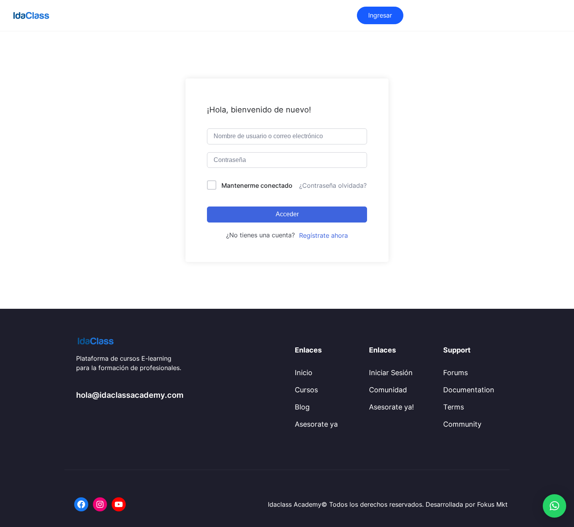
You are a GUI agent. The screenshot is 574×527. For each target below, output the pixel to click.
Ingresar (380, 15)
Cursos (306, 390)
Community (462, 424)
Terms (453, 407)
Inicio (303, 373)
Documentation (468, 390)
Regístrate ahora (323, 235)
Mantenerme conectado (256, 185)
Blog (302, 407)
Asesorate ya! (391, 407)
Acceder (287, 214)
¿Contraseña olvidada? (333, 185)
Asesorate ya (316, 424)
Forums (455, 373)
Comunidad (388, 390)
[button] (554, 506)
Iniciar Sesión (391, 373)
